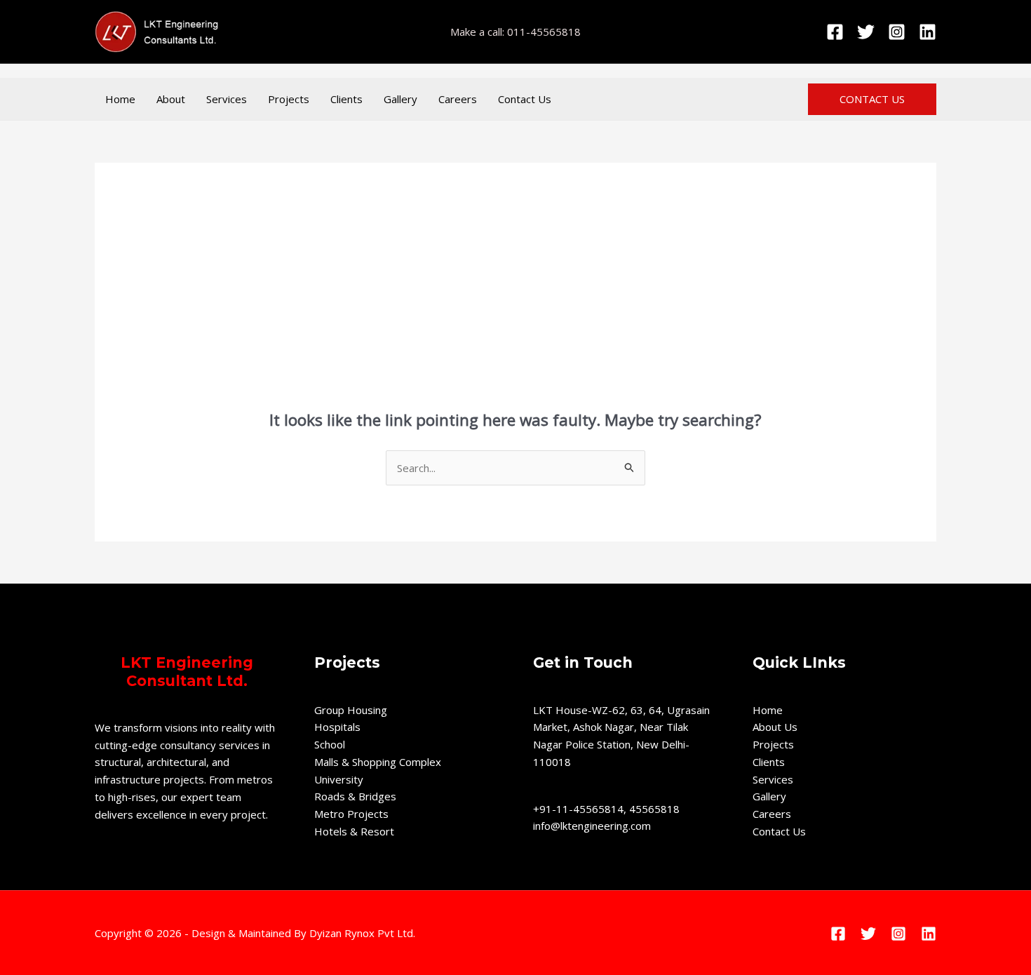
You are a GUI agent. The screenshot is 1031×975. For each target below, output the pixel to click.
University (338, 779)
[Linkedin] (927, 32)
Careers (457, 99)
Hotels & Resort (354, 831)
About (170, 99)
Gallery (400, 99)
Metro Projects (351, 814)
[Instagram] (896, 32)
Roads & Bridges (355, 796)
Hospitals (337, 727)
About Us (775, 727)
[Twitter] (866, 32)
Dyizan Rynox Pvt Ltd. (362, 933)
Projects (288, 99)
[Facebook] (835, 32)
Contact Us (524, 99)
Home (120, 99)
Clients (346, 99)
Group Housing (350, 710)
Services (226, 99)
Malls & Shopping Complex (377, 762)
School (329, 744)
